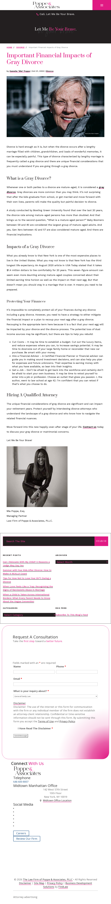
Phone (61, 666)
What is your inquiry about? (31, 691)
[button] (102, 5)
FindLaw (63, 886)
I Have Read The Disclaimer (35, 728)
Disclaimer (19, 703)
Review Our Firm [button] (26, 838)
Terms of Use (46, 721)
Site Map (39, 883)
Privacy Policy (67, 721)
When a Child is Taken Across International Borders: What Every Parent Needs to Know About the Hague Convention (26, 598)
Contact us (89, 426)
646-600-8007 (20, 781)
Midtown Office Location (57, 800)
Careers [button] (21, 833)
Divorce (49, 71)
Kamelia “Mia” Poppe (20, 71)
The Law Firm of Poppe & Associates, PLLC (48, 879)
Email (17, 678)
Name (17, 666)
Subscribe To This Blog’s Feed (72, 614)
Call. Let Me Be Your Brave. (57, 14)
